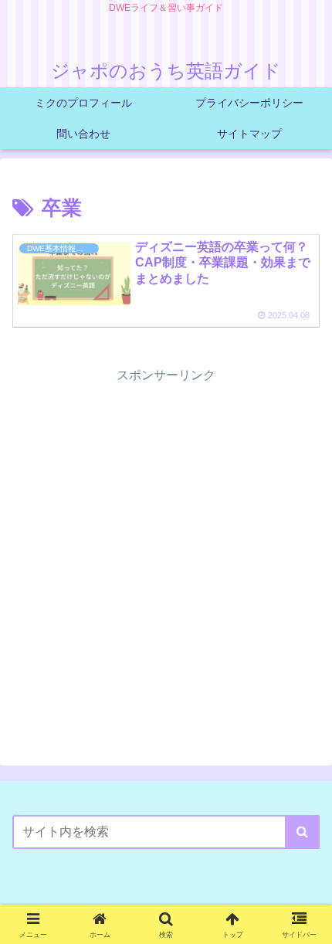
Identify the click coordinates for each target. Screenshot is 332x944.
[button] (302, 832)
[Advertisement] (166, 552)
